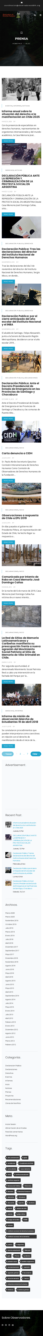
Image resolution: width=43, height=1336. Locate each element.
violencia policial (23, 1290)
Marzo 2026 (10, 913)
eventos (10, 1214)
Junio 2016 (9, 969)
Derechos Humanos (24, 1191)
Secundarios (27, 1273)
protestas (27, 1256)
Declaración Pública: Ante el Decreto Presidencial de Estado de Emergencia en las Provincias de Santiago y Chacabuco (25, 884)
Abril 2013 (9, 1018)
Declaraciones (31, 378)
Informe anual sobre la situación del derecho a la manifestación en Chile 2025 (24, 825)
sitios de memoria (13, 1278)
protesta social (12, 1261)
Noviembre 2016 (11, 962)
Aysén (25, 1157)
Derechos (9, 170)
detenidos (11, 1197)
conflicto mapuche (13, 1180)
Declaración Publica (14, 243)
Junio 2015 (9, 984)
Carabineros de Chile (26, 1163)
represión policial (13, 1273)
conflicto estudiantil (21, 1174)
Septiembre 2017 (12, 951)
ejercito (21, 1203)
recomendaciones (13, 1267)
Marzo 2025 (10, 917)
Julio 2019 (9, 928)
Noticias (26, 106)
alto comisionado (13, 1157)
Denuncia (28, 1186)
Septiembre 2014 (12, 996)
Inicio (21, 448)
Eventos (9, 106)
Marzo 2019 (10, 932)
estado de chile (22, 1208)
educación (11, 1203)
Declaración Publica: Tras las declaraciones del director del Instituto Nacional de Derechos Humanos (24, 857)
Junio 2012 (9, 1037)
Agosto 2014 (10, 999)
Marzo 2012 (10, 1041)
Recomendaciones (13, 1099)
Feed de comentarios (14, 1132)
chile (9, 1174)
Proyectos (9, 1096)
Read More (8, 141)
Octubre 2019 (10, 924)
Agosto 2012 (10, 1033)
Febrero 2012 (10, 1045)
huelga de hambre (13, 1220)
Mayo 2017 (9, 954)
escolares (32, 1203)
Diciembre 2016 (11, 958)
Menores (27, 1250)
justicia (10, 1244)
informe (10, 1225)
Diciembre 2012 (11, 1030)
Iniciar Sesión (10, 1124)
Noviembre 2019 (11, 920)
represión (27, 1267)
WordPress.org (11, 1135)
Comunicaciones (25, 262)
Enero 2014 (9, 1011)
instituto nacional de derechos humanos (21, 1231)
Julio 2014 (9, 1003)
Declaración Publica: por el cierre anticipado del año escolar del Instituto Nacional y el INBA (24, 871)
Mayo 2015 (9, 988)
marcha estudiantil (14, 1250)
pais (9, 1256)
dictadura (22, 1197)
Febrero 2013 (10, 1022)
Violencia (10, 1290)
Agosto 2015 (10, 981)
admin (18, 121)
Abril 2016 (9, 977)
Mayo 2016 (9, 973)
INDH (25, 1220)
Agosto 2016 (10, 966)
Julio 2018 (9, 939)
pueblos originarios (28, 1261)
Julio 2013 (9, 1014)
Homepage (17, 43)
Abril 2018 (9, 943)
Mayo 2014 (9, 1007)
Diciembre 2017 (11, 947)
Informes (17, 106)
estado (10, 1208)
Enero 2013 (9, 1026)
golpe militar (21, 1214)
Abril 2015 (9, 992)
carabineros (11, 1163)
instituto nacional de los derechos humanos (18, 1237)
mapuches (20, 1244)
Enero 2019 (9, 936)
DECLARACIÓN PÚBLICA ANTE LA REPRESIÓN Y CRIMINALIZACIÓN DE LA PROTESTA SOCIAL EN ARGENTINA (24, 840)
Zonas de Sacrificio (13, 1103)
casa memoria (25, 1169)
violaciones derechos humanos (17, 1284)
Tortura (26, 1278)
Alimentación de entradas (16, 1128)
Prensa (8, 1092)
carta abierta (12, 1169)
